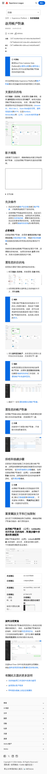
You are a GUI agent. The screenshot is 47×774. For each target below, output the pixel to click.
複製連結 (20, 33)
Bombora (27, 111)
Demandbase (10, 114)
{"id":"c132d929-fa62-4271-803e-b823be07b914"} (25, 39)
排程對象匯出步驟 (24, 469)
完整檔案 (21, 497)
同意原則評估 (27, 631)
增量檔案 (30, 497)
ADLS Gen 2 (13, 108)
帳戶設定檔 (24, 207)
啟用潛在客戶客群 (15, 685)
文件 (7, 18)
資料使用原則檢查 (16, 667)
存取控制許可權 (19, 238)
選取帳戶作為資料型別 (21, 376)
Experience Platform (19, 18)
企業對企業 (24, 66)
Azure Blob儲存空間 (27, 108)
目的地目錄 (18, 218)
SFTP (16, 111)
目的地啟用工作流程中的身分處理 (22, 680)
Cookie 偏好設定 (26, 764)
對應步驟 (16, 478)
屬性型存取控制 (31, 667)
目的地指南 (34, 18)
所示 (15, 318)
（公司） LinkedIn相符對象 (27, 114)
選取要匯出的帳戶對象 (28, 402)
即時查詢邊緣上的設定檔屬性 (20, 690)
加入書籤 (10, 33)
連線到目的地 (23, 223)
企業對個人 (35, 66)
